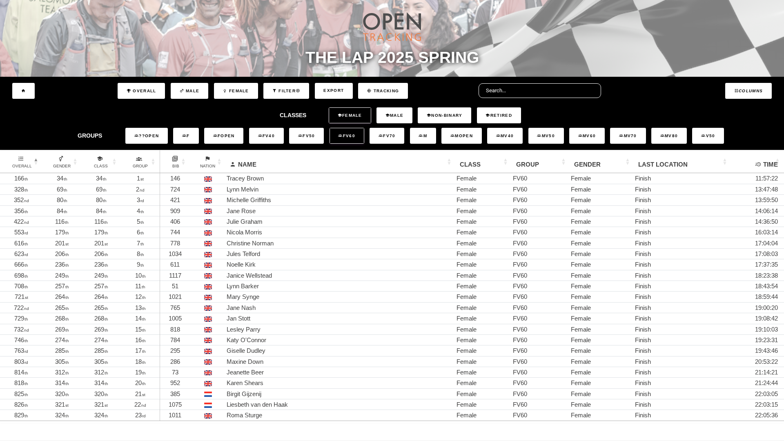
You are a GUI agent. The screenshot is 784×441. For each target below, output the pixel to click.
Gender (587, 164)
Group (527, 164)
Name (247, 164)
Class (470, 164)
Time (770, 164)
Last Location (663, 164)
